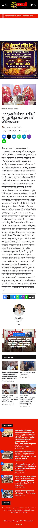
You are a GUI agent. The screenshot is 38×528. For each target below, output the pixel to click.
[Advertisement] (19, 30)
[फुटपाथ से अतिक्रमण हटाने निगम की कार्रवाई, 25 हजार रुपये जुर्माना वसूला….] (7, 494)
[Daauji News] (19, 4)
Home (5, 108)
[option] (19, 340)
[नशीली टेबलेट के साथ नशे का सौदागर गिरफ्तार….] (28, 366)
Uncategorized (13, 108)
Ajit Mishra (7, 127)
